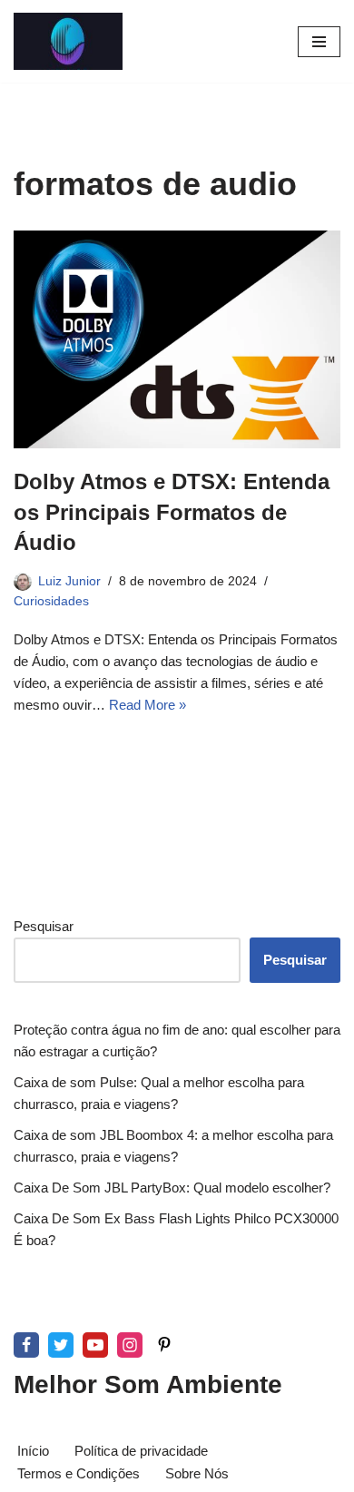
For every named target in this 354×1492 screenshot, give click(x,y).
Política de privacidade (141, 1450)
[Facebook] (26, 1345)
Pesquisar (44, 926)
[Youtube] (95, 1345)
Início (33, 1450)
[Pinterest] (164, 1345)
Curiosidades (51, 601)
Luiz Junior (69, 581)
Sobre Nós (197, 1473)
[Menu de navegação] (319, 41)
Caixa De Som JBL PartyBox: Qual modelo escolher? (172, 1187)
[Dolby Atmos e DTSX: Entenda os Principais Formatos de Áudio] (177, 339)
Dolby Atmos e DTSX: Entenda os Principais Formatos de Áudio (171, 512)
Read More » (147, 704)
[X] (61, 1345)
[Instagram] (130, 1345)
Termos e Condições (78, 1473)
